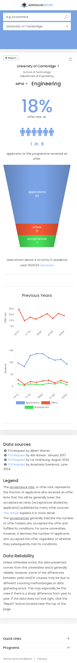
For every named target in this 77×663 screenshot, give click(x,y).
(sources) (46, 265)
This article (11, 513)
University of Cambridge (37, 66)
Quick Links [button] (12, 638)
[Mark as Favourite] (70, 60)
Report (11, 57)
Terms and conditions (17, 659)
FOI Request (16, 455)
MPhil (20, 83)
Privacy (42, 659)
